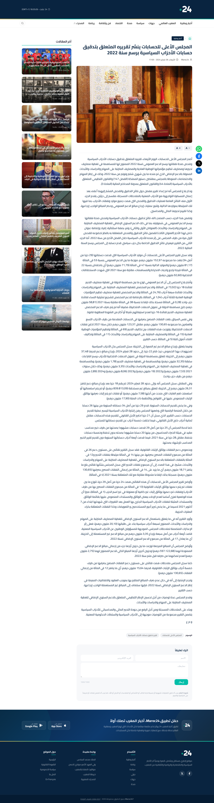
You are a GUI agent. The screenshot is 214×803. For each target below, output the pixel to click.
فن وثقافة (105, 23)
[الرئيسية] (190, 38)
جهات (151, 23)
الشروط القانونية (48, 764)
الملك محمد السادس (86, 759)
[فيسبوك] (189, 773)
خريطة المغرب (89, 774)
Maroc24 (185, 59)
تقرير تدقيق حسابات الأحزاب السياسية (142, 635)
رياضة (91, 23)
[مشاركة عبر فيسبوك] (199, 156)
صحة (129, 23)
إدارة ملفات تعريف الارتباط (90, 799)
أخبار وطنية (186, 23)
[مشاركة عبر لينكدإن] (199, 171)
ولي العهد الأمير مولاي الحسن (82, 764)
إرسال (181, 682)
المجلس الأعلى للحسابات (172, 635)
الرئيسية (52, 759)
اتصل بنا (52, 774)
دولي (133, 774)
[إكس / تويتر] (182, 773)
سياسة (140, 23)
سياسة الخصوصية (48, 769)
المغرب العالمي (167, 23)
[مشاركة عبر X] (199, 163)
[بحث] (22, 23)
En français (51, 779)
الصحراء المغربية (75, 23)
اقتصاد (119, 23)
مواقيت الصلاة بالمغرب (85, 769)
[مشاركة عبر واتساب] (199, 149)
